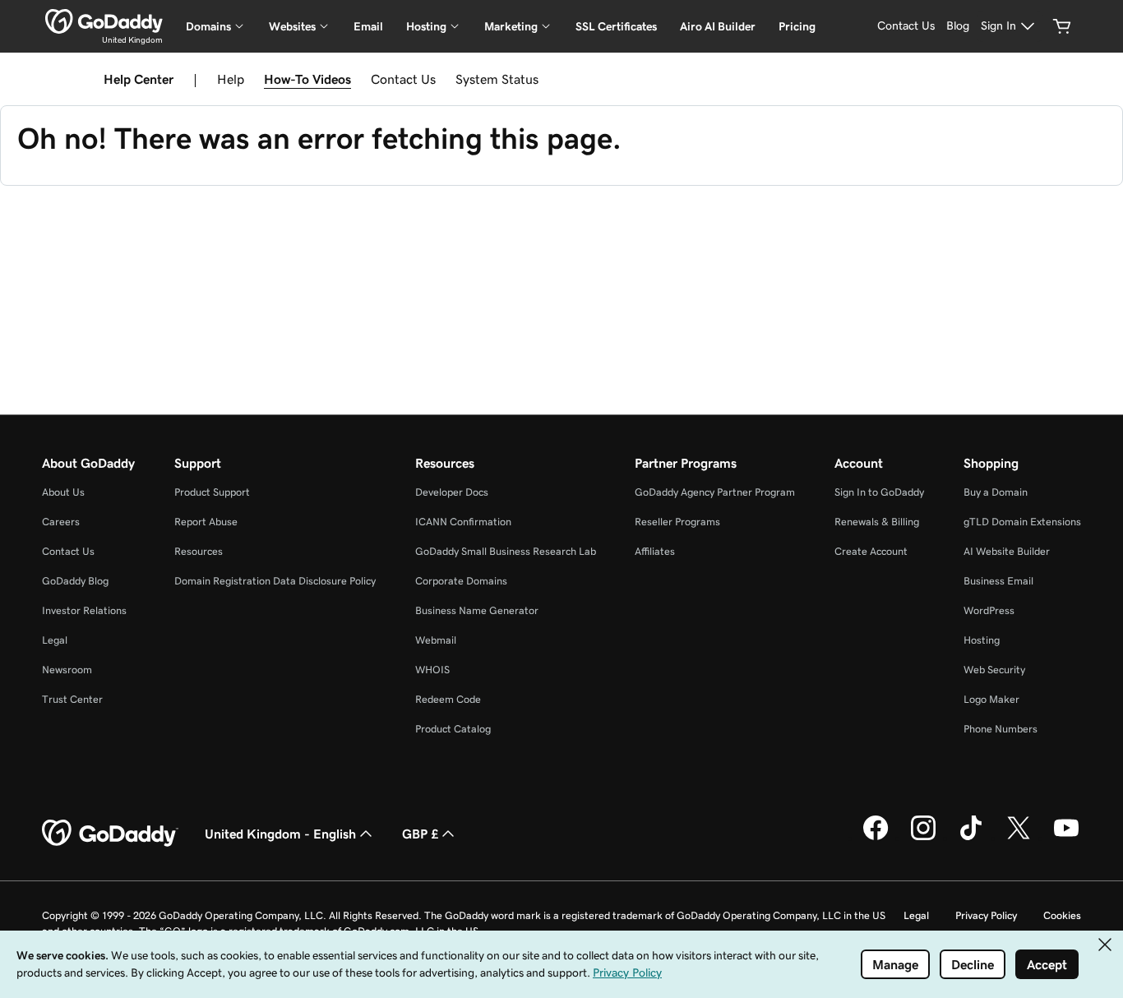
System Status (496, 78)
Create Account (871, 551)
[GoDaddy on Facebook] (875, 837)
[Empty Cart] (1062, 26)
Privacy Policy (986, 915)
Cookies (1062, 915)
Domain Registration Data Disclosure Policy (275, 580)
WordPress (989, 610)
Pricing (797, 26)
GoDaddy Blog (75, 580)
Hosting (982, 640)
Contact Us (403, 78)
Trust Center (72, 699)
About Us (63, 492)
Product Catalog (453, 728)
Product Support (212, 492)
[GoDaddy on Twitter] (1018, 837)
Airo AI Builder (718, 26)
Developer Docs (451, 492)
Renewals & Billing (876, 521)
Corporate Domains (461, 580)
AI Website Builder (1007, 551)
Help (230, 78)
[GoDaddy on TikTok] (971, 837)
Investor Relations (84, 610)
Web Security (994, 669)
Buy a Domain (996, 492)
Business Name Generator (476, 610)
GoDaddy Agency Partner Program (715, 492)
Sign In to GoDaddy (879, 492)
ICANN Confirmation (463, 521)
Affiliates (655, 551)
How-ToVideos (307, 78)
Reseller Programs (677, 521)
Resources (198, 551)
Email (368, 26)
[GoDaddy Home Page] (110, 834)
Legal (54, 640)
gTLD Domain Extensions (1022, 521)
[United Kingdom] (104, 21)
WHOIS (432, 669)
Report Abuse (206, 521)
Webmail (435, 640)
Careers (61, 521)
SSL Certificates (616, 26)
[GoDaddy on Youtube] (1066, 837)
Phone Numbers (1001, 728)
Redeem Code (448, 699)
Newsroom (67, 669)
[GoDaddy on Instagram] (923, 837)
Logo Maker (991, 699)
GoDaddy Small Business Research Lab (505, 551)
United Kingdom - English (280, 833)
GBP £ (420, 833)
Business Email (998, 580)
